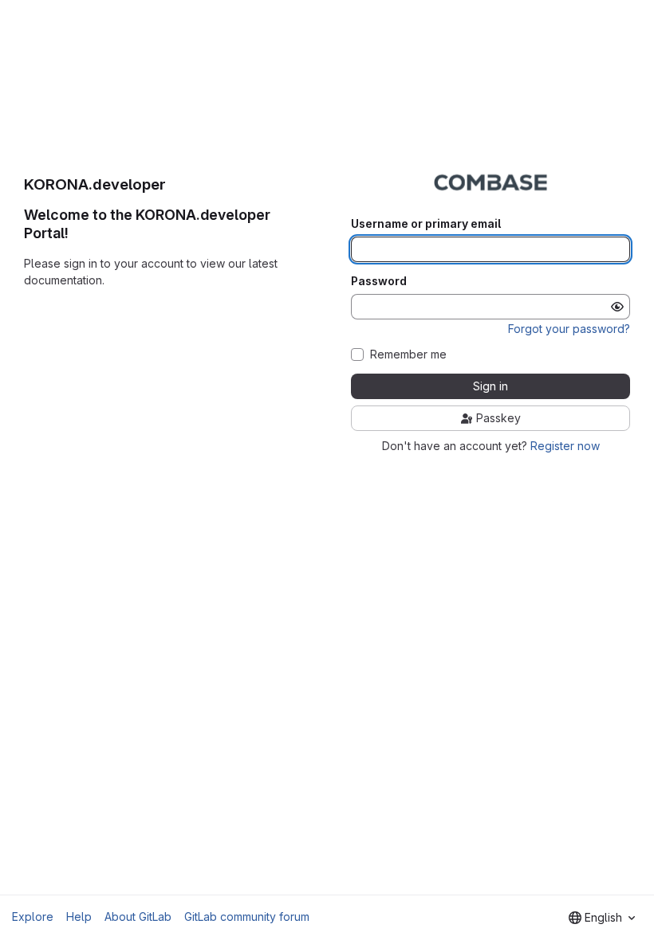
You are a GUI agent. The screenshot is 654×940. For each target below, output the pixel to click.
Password (379, 281)
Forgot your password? (569, 328)
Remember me (408, 354)
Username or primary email (426, 223)
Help (79, 916)
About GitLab (137, 916)
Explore (32, 916)
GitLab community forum (246, 916)
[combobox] (601, 917)
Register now (565, 445)
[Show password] (617, 306)
